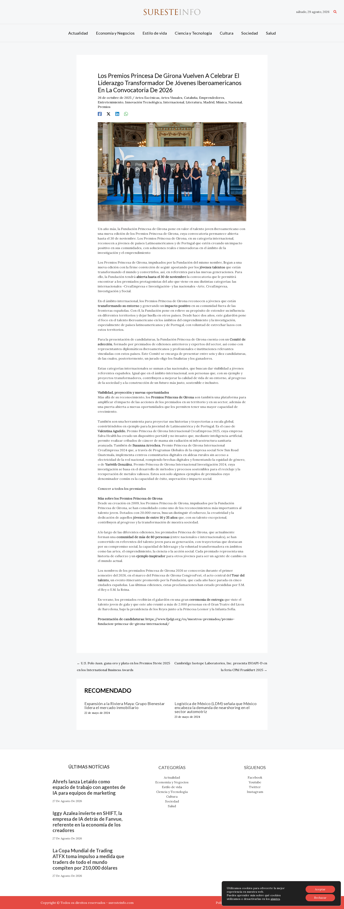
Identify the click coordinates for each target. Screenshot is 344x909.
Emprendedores (211, 98)
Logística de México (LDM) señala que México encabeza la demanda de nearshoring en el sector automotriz (216, 707)
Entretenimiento (110, 102)
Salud (172, 806)
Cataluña (190, 98)
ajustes (275, 899)
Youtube (255, 782)
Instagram (255, 792)
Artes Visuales (171, 98)
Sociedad (172, 801)
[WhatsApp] (126, 114)
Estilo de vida (172, 787)
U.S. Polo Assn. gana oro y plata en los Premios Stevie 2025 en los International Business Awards (123, 664)
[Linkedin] (117, 114)
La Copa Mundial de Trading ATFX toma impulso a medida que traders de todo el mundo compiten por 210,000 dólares (88, 859)
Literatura (194, 102)
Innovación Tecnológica (143, 102)
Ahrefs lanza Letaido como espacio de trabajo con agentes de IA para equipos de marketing (89, 787)
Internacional (173, 102)
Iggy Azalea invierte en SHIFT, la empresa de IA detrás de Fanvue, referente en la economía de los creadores (87, 821)
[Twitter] (108, 114)
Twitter (255, 787)
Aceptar (320, 889)
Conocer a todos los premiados (122, 489)
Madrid (208, 102)
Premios (104, 107)
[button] (335, 12)
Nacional (235, 102)
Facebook (255, 777)
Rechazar (320, 897)
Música (221, 102)
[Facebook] (100, 114)
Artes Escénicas (147, 98)
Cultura (172, 796)
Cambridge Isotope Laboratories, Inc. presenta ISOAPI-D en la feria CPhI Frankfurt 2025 (220, 664)
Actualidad (172, 777)
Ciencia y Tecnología (172, 792)
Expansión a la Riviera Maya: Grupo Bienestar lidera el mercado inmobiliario (124, 705)
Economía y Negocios (172, 782)
